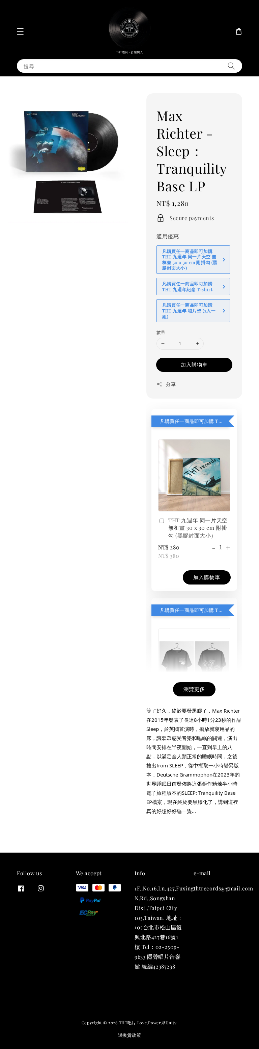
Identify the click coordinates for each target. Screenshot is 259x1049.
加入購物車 (194, 364)
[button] (20, 31)
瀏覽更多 (194, 689)
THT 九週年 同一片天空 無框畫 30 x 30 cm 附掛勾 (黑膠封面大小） (198, 528)
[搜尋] (231, 65)
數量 (161, 332)
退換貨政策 (129, 1035)
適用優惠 (167, 236)
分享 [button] (171, 384)
